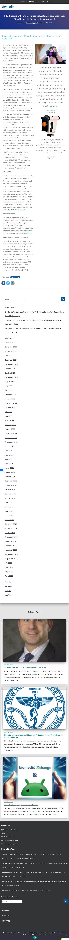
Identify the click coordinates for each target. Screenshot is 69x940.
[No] (67, 935)
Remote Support (47, 2)
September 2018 (11, 554)
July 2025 (8, 356)
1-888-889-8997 (24, 2)
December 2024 (11, 360)
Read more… (15, 680)
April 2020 (9, 515)
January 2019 (10, 546)
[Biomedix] (8, 6)
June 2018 (9, 567)
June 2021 (9, 455)
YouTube (8, 595)
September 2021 (11, 442)
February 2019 (10, 541)
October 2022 (10, 407)
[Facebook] (1, 470)
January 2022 (10, 429)
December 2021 (11, 433)
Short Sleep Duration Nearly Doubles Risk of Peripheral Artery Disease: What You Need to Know (35, 865)
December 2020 (11, 481)
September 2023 (11, 377)
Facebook (8, 586)
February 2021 (10, 472)
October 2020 (10, 490)
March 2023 (9, 390)
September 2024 (11, 364)
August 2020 (10, 498)
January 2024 (10, 369)
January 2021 (10, 477)
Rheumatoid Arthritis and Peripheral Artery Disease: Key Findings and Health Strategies (34, 883)
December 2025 (11, 347)
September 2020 (11, 494)
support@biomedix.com (14, 844)
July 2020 (8, 502)
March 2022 (9, 420)
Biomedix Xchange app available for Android (21, 805)
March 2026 (9, 343)
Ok (35, 937)
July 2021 (8, 451)
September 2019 (11, 537)
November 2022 (11, 403)
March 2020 (9, 520)
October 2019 (10, 533)
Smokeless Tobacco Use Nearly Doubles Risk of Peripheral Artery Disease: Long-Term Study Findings (32, 856)
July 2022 (8, 412)
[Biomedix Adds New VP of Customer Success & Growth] (34, 640)
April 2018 (9, 576)
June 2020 (9, 507)
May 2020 (8, 511)
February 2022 (10, 425)
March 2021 (9, 468)
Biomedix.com (27, 233)
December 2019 (11, 524)
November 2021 (11, 438)
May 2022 (8, 416)
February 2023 (10, 395)
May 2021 (8, 459)
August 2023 (10, 382)
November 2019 (11, 528)
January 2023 (10, 399)
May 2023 (8, 386)
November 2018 (11, 550)
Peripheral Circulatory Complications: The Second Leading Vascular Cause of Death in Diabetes (33, 874)
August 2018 (10, 559)
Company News (15, 277)
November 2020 (11, 485)
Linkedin (8, 591)
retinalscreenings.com (18, 210)
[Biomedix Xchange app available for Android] (34, 778)
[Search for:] (32, 300)
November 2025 (11, 351)
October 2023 (10, 373)
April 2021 (9, 464)
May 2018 (8, 572)
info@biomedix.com (36, 2)
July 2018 (8, 563)
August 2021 (10, 446)
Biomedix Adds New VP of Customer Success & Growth (25, 668)
